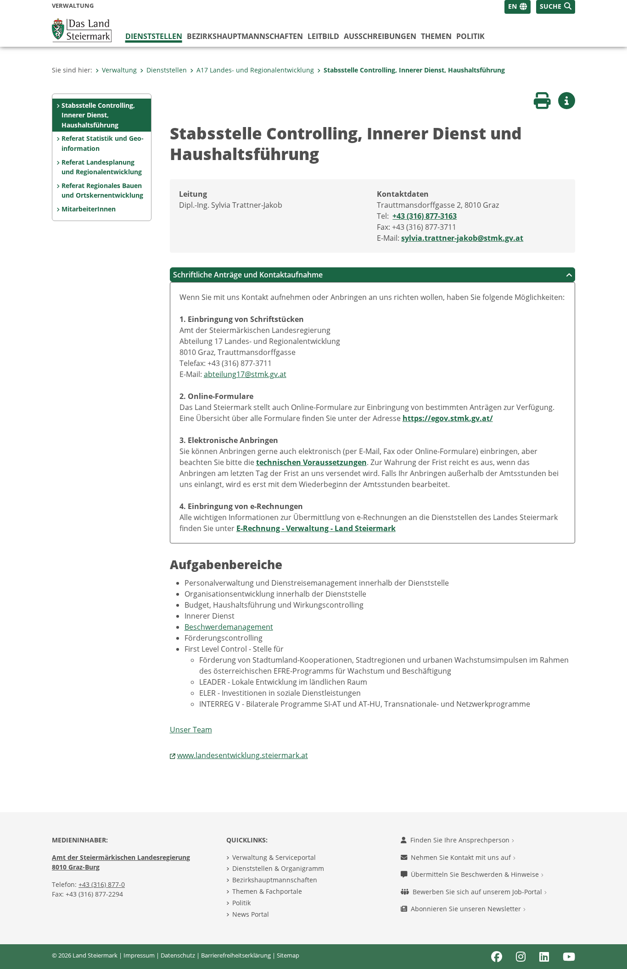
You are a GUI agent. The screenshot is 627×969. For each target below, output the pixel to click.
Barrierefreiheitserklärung (236, 955)
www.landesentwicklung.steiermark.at (242, 755)
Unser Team (191, 730)
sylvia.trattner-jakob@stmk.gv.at (462, 238)
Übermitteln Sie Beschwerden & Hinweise (476, 874)
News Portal (250, 914)
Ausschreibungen (380, 36)
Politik (470, 36)
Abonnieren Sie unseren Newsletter (467, 908)
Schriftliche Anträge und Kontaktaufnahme (248, 275)
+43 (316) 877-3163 (424, 216)
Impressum (139, 955)
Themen (436, 36)
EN (512, 6)
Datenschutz (178, 955)
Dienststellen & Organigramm (278, 868)
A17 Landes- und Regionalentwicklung (255, 70)
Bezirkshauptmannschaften (274, 879)
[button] (555, 6)
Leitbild (323, 36)
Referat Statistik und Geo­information (103, 143)
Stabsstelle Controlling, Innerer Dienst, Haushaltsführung (414, 70)
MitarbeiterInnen (89, 209)
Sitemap (288, 955)
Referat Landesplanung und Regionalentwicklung (102, 167)
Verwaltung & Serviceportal (274, 857)
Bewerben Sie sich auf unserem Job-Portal (478, 891)
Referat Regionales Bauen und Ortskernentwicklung (102, 190)
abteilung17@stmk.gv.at (245, 374)
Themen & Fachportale (267, 891)
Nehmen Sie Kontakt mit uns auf (462, 857)
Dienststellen (153, 36)
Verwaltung (119, 70)
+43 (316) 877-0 (101, 884)
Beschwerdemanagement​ (229, 627)
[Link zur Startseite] (82, 29)
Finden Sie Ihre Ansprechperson (460, 840)
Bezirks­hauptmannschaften (245, 36)
